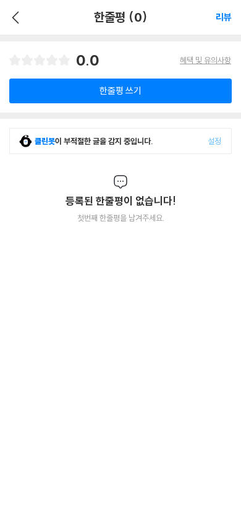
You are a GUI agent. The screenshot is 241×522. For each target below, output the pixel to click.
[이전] (14, 17)
